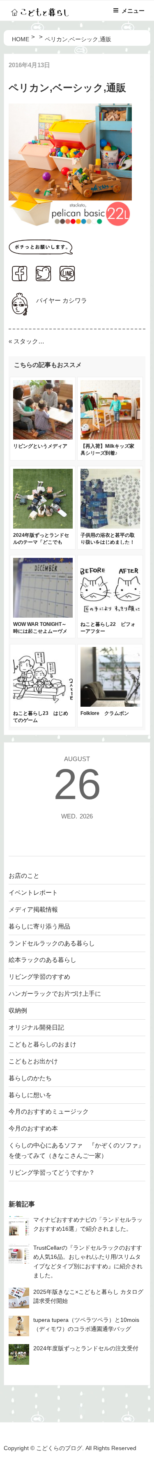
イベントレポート (33, 892)
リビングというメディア (40, 446)
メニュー (133, 10)
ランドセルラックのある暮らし (52, 943)
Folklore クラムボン (104, 713)
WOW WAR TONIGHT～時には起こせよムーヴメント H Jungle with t (40, 631)
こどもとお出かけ (33, 1061)
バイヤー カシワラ (61, 300)
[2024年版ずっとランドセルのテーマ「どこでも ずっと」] (43, 526)
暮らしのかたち (30, 1077)
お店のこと (24, 875)
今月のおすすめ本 (33, 1128)
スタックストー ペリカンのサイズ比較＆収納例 (31, 341)
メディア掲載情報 (33, 909)
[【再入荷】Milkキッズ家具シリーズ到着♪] (110, 437)
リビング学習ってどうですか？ (52, 1172)
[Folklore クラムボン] (110, 704)
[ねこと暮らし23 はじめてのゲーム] (43, 704)
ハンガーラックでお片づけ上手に (55, 993)
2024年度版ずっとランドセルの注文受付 (85, 1348)
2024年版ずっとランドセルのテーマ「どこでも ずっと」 (41, 542)
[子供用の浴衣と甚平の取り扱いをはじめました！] (110, 526)
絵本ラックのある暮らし (42, 959)
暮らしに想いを (30, 1094)
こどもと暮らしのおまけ (42, 1044)
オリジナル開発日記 (36, 1027)
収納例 (18, 1010)
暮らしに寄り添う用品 (39, 926)
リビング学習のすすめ (39, 976)
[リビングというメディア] (43, 437)
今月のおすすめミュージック (49, 1111)
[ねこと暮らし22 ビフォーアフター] (110, 615)
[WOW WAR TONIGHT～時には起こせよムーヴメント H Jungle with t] (43, 615)
